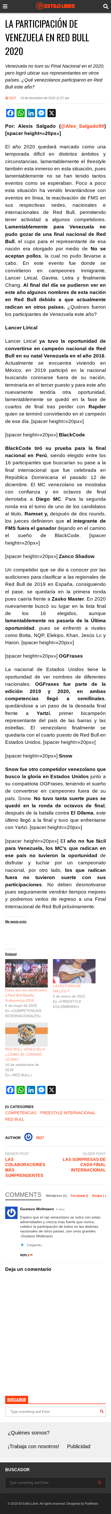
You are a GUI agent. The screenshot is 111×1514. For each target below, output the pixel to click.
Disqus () (99, 1196)
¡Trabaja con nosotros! (33, 1446)
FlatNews (91, 1503)
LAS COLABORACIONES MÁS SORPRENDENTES (25, 1167)
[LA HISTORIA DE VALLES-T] (74, 971)
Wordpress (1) (57, 1196)
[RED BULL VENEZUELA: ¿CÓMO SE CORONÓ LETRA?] (26, 1035)
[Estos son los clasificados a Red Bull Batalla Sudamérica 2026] (26, 973)
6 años (60, 1209)
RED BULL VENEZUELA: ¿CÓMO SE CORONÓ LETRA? (25, 1054)
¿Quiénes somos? (29, 1433)
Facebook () (80, 1196)
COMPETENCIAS (20, 1113)
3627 (12, 98)
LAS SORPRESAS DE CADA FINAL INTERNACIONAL (84, 1165)
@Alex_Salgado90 (82, 126)
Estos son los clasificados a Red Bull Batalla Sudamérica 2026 (26, 995)
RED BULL (14, 1119)
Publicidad (78, 1446)
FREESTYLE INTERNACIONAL (67, 1113)
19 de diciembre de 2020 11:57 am (44, 98)
